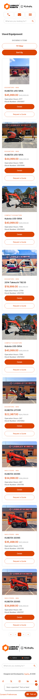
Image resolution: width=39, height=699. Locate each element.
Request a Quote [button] (19, 114)
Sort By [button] (19, 52)
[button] (9, 14)
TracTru (26, 674)
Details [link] (19, 107)
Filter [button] (21, 46)
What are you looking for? (15, 21)
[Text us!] (31, 694)
